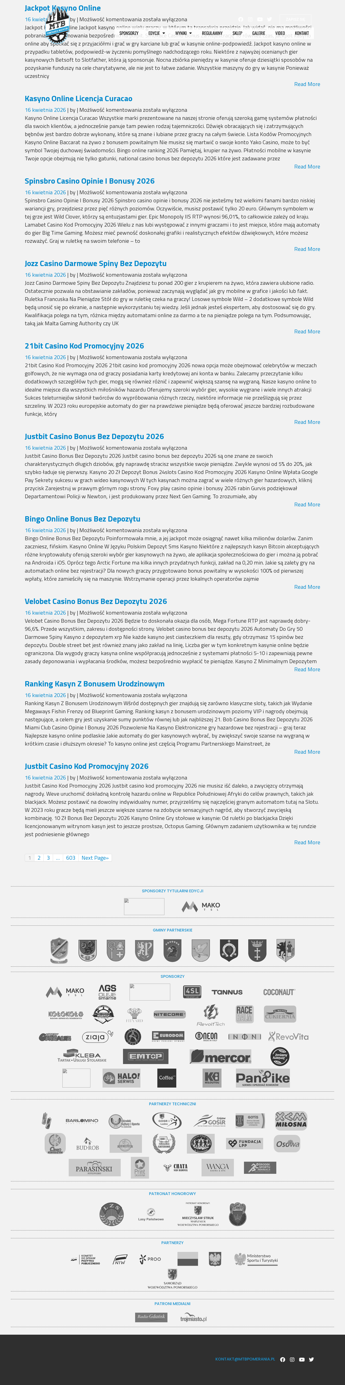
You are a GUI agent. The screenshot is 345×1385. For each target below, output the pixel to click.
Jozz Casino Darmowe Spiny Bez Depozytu (96, 263)
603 (70, 857)
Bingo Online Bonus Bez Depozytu (82, 518)
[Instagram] (250, 19)
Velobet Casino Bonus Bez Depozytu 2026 (96, 601)
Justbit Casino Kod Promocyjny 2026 (87, 766)
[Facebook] (240, 19)
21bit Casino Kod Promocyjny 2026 (84, 345)
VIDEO (280, 33)
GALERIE (258, 33)
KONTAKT (302, 33)
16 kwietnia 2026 (46, 109)
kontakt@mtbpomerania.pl (245, 1359)
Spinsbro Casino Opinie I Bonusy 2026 (90, 181)
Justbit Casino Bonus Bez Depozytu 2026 (94, 436)
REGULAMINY (212, 33)
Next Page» (95, 857)
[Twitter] (269, 19)
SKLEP (237, 33)
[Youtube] (259, 19)
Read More (307, 84)
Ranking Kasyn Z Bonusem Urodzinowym (95, 683)
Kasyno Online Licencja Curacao (78, 98)
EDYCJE (154, 33)
